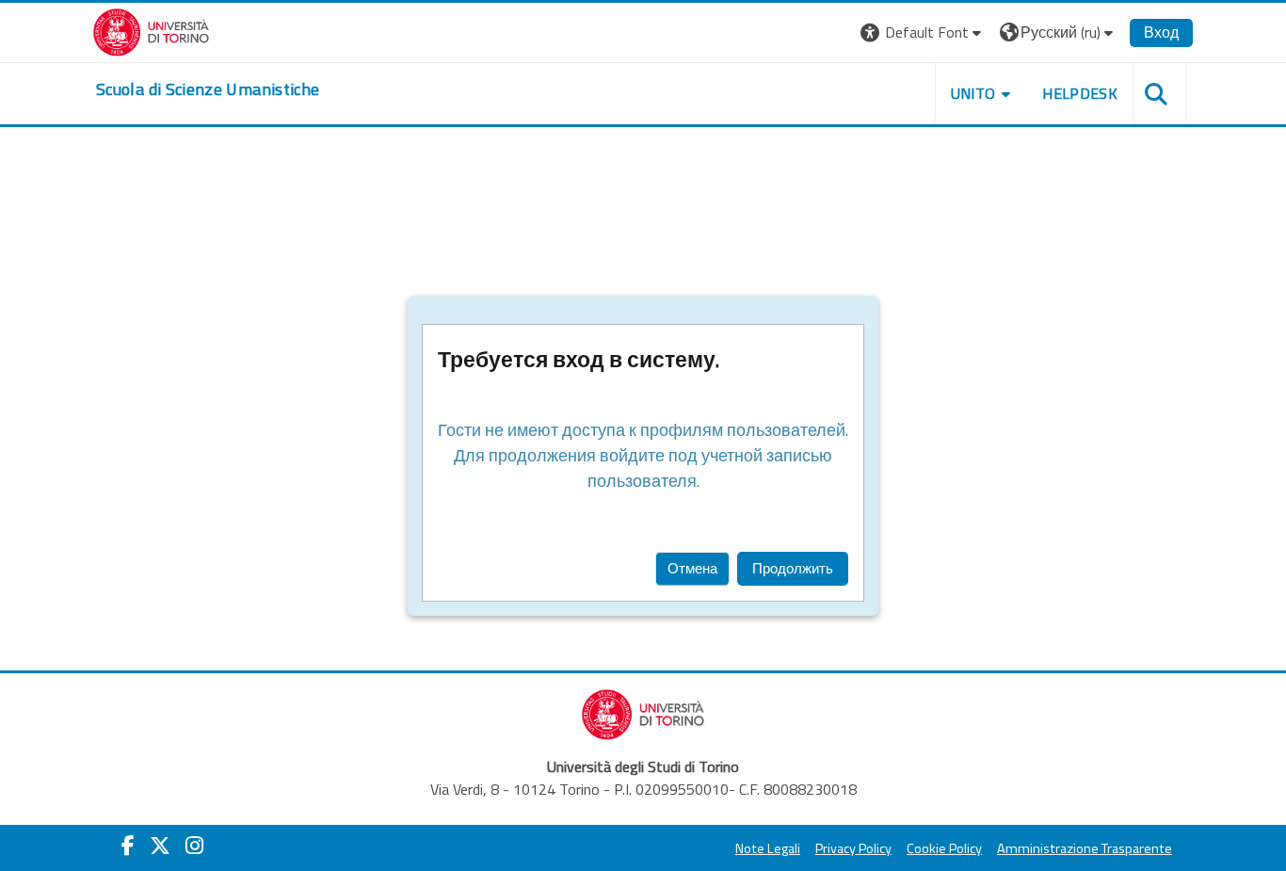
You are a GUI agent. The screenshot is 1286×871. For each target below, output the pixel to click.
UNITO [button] (973, 93)
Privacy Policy (853, 848)
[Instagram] (194, 846)
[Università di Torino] (151, 30)
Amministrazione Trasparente (1084, 848)
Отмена (692, 568)
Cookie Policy (944, 848)
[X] (160, 846)
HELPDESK (1079, 93)
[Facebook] (128, 846)
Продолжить (792, 568)
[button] (923, 32)
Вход (1161, 32)
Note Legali (767, 848)
